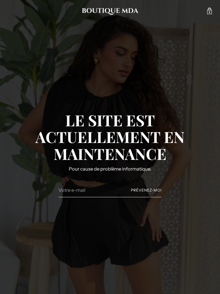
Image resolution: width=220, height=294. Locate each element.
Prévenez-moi (146, 190)
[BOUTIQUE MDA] (110, 11)
